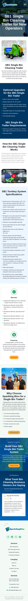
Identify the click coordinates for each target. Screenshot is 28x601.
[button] (25, 4)
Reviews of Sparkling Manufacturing (13, 488)
